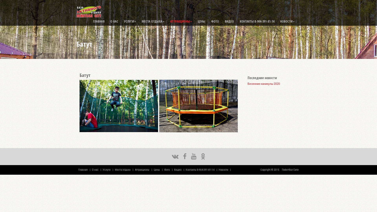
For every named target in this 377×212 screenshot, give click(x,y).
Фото (215, 21)
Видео (229, 21)
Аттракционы (180, 21)
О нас (114, 21)
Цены (201, 21)
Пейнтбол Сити (290, 169)
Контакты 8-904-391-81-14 (257, 21)
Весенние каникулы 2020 (264, 83)
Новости (286, 21)
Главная (98, 21)
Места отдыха (152, 21)
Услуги (129, 21)
